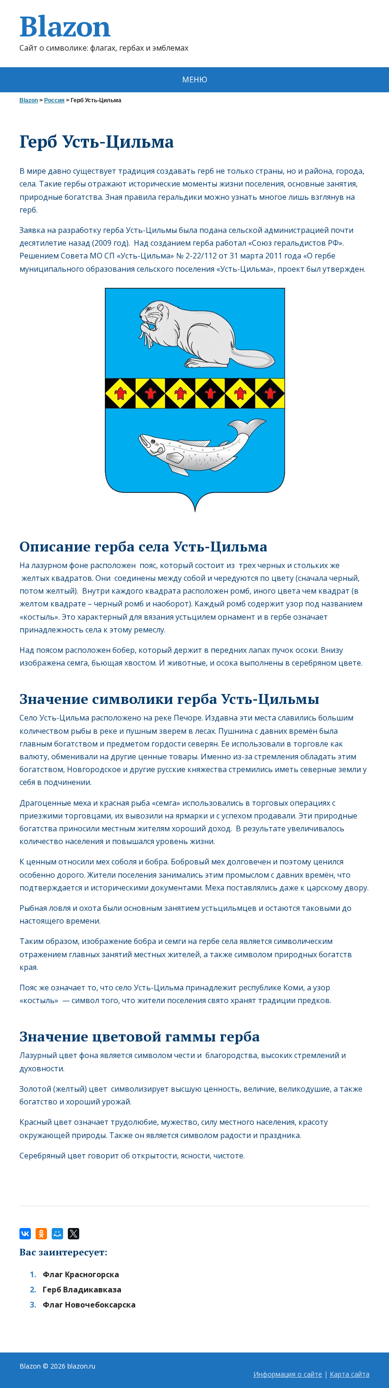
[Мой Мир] (57, 1233)
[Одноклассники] (41, 1233)
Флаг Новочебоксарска (89, 1304)
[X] (73, 1233)
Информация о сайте (287, 1374)
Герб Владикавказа (82, 1289)
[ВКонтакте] (25, 1233)
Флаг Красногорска (81, 1274)
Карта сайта (350, 1374)
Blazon (65, 26)
